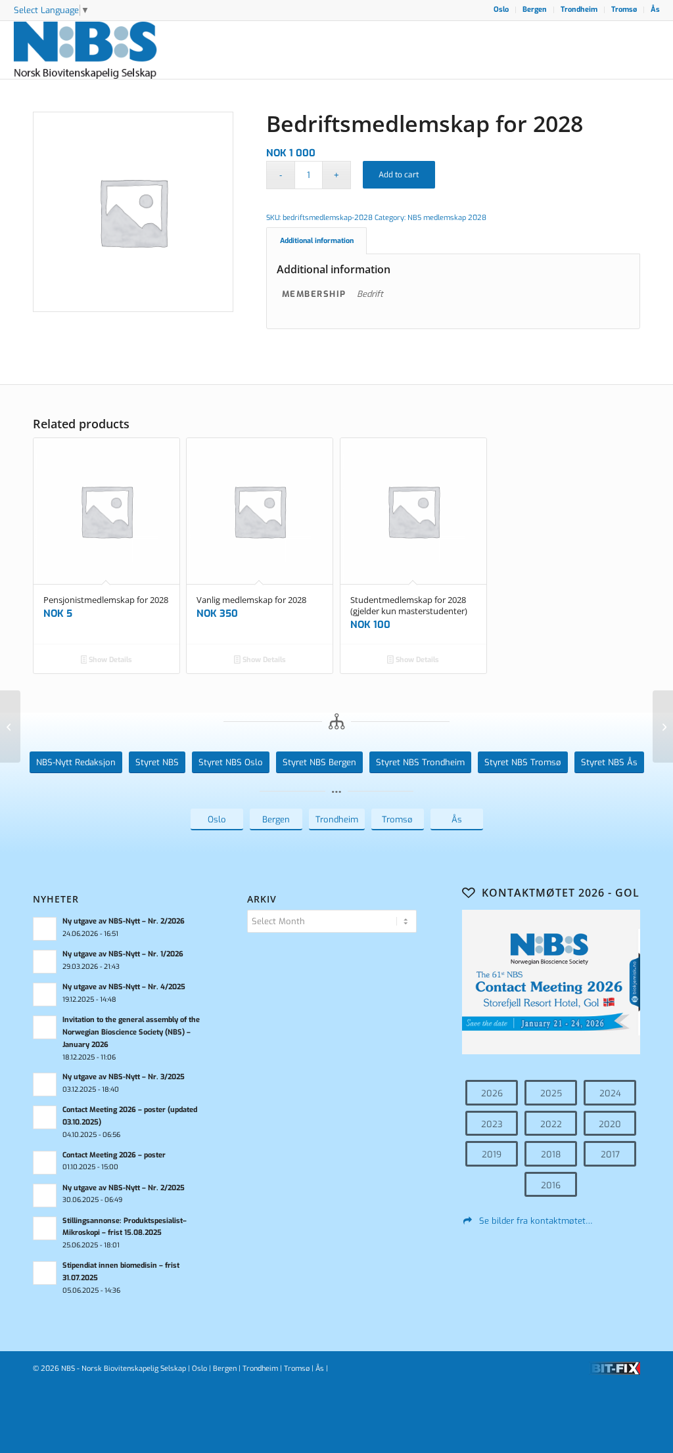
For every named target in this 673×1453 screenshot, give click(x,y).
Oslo (501, 9)
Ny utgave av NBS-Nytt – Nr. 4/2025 (123, 987)
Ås (655, 9)
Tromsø (624, 9)
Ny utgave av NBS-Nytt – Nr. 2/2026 (123, 921)
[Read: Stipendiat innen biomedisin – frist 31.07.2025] (45, 1273)
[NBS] (100, 50)
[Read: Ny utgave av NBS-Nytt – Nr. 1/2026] (45, 961)
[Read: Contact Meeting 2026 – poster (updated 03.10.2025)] (45, 1117)
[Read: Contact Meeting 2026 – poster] (45, 1162)
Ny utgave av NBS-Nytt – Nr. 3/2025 (123, 1077)
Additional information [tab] (317, 241)
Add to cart (399, 174)
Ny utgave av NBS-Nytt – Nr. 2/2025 (123, 1188)
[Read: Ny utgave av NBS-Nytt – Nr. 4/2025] (45, 994)
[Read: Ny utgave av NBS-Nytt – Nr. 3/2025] (45, 1084)
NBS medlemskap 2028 (446, 218)
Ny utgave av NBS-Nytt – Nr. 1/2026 (122, 954)
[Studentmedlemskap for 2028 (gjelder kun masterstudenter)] (10, 726)
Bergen (534, 9)
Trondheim (579, 9)
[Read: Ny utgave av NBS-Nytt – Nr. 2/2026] (45, 929)
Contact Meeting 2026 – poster (114, 1155)
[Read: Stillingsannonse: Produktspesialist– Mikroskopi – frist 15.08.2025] (45, 1228)
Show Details (109, 660)
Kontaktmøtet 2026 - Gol (560, 892)
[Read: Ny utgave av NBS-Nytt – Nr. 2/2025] (45, 1195)
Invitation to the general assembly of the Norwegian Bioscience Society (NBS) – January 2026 (131, 1032)
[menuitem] (501, 10)
